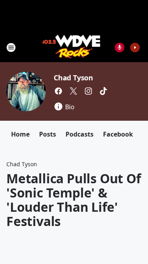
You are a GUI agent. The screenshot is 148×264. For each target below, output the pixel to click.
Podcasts (80, 134)
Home (20, 134)
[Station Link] (72, 47)
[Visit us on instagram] (88, 91)
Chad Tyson (73, 77)
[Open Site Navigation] (11, 47)
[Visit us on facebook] (58, 91)
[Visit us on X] (73, 91)
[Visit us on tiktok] (103, 91)
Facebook (118, 134)
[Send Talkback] (119, 47)
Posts (47, 134)
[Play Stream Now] (135, 47)
